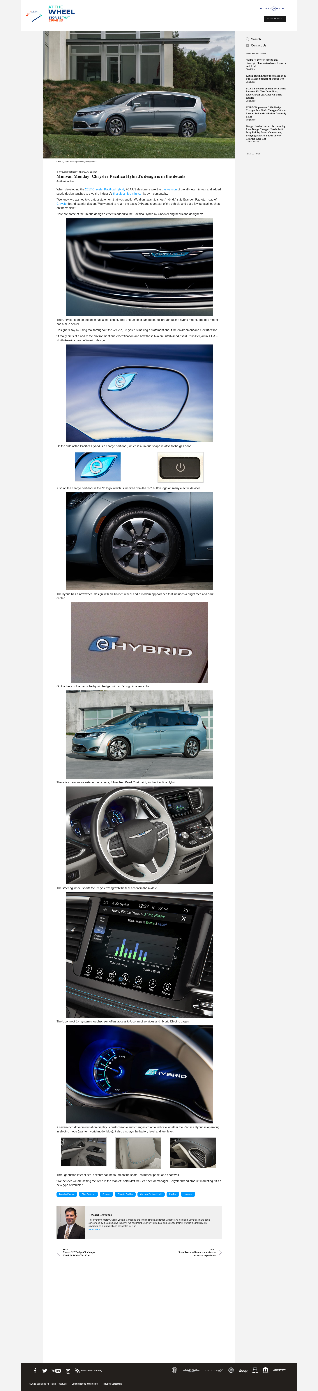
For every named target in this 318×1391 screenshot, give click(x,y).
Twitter (44, 1370)
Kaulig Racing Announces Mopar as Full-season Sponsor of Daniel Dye (266, 77)
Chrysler (61, 172)
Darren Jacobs (252, 141)
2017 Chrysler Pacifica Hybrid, (105, 189)
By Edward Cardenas (65, 181)
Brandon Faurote (66, 1194)
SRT (279, 1370)
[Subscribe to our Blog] (77, 1370)
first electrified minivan (127, 193)
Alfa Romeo (175, 1370)
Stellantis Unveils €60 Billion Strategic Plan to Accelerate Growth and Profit (266, 63)
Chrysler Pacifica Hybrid (151, 1194)
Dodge (214, 1370)
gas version (169, 189)
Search (256, 39)
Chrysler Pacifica (125, 1194)
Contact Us (258, 45)
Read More (94, 1229)
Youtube (56, 1370)
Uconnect (72, 172)
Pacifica (172, 1194)
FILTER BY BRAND (275, 19)
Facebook (35, 1370)
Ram (255, 1370)
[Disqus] (139, 1305)
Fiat (231, 1370)
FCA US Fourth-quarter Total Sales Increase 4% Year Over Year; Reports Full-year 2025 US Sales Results (266, 93)
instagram (68, 1370)
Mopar (265, 1370)
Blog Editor (250, 69)
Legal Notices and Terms (85, 1384)
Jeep (243, 1370)
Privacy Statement (112, 1384)
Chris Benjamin (88, 1194)
